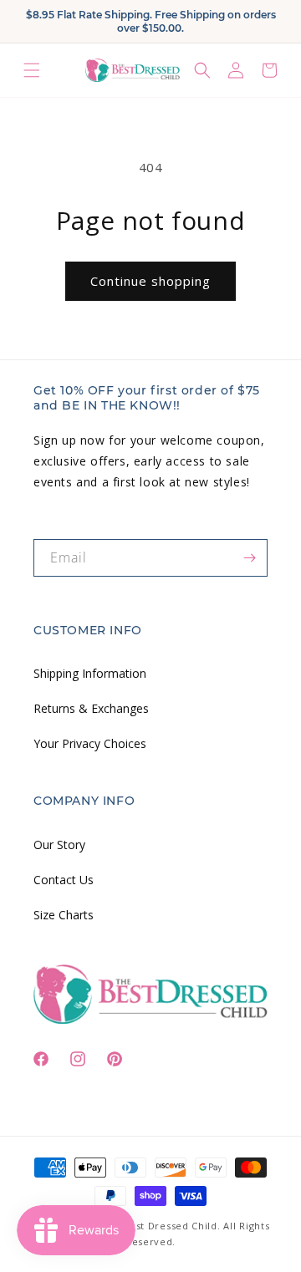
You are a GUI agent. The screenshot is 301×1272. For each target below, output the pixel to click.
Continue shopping (150, 280)
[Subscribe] (249, 558)
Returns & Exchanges (91, 708)
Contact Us (63, 880)
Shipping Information (89, 673)
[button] (31, 69)
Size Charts (63, 915)
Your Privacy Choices (89, 743)
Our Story (59, 844)
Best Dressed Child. (171, 1225)
